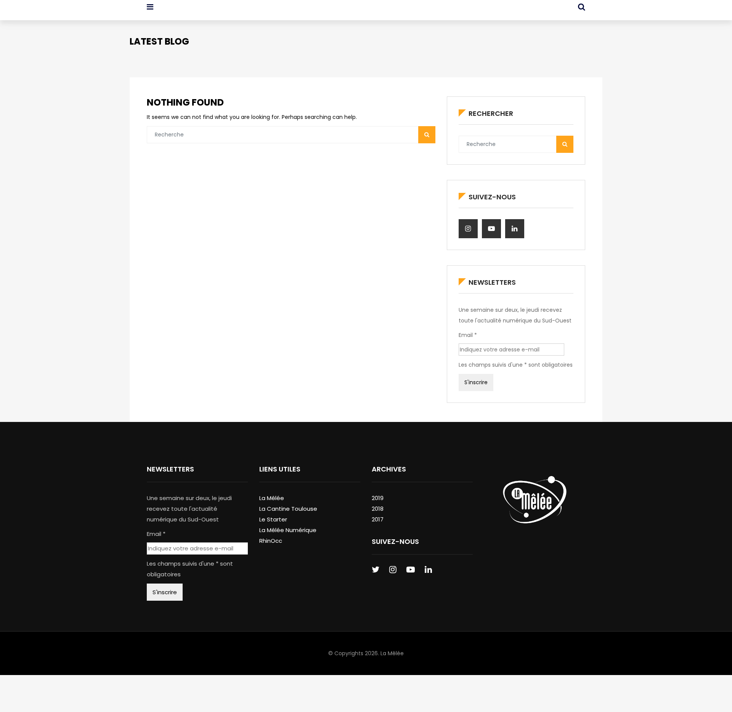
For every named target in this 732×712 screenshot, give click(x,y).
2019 (378, 498)
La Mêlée (271, 498)
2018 (378, 509)
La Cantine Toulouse (288, 509)
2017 (378, 519)
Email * (468, 335)
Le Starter (273, 519)
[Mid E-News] (186, 13)
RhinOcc (270, 541)
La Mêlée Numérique (287, 530)
